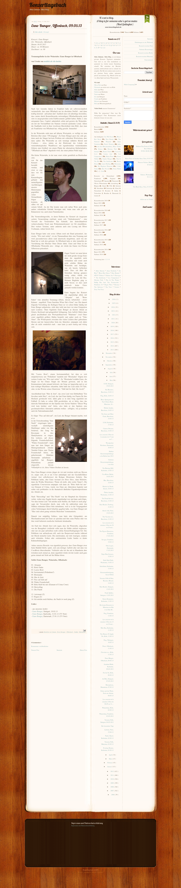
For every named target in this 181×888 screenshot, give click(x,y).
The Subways (98, 287)
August (110, 369)
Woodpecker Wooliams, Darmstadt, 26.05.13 (107, 445)
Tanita (96, 94)
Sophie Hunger (107, 159)
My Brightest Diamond (105, 166)
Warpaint (108, 142)
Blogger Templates (84, 872)
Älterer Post (83, 650)
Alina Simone (100, 271)
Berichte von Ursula (50, 632)
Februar (109, 763)
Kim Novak (105, 169)
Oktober (109, 361)
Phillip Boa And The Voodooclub (106, 282)
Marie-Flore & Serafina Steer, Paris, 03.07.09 (139, 158)
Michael (96, 101)
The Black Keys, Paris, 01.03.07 (143, 187)
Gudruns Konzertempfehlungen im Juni (107, 462)
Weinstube (82, 632)
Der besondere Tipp (107, 726)
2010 (112, 779)
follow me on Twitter (146, 199)
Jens (95, 97)
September (109, 365)
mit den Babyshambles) (104, 146)
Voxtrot (116, 287)
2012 (112, 771)
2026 (114, 299)
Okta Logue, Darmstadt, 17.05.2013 (110, 548)
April (110, 755)
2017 (112, 334)
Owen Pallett (117, 169)
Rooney (116, 285)
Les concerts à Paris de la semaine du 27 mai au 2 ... (107, 437)
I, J (120, 43)
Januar (109, 767)
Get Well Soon (108, 137)
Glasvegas (118, 275)
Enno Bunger (37, 614)
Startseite (59, 650)
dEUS (96, 275)
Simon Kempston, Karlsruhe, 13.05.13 (107, 600)
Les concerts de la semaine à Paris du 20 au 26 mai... (107, 525)
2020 (113, 323)
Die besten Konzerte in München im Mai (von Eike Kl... (107, 607)
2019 (112, 326)
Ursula (96, 99)
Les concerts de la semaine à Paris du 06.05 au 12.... (108, 701)
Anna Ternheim (111, 271)
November (109, 357)
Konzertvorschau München (144, 56)
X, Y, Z (103, 48)
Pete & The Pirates (112, 280)
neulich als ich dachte (52, 61)
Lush (102, 171)
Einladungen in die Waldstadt (144, 42)
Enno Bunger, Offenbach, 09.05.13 (56, 25)
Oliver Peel (97, 85)
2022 (114, 315)
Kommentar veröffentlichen (39, 646)
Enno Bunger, (37, 611)
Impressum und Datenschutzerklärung (83, 826)
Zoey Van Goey (99, 289)
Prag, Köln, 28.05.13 (107, 396)
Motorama (117, 164)
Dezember (109, 353)
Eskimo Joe (109, 275)
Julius (96, 90)
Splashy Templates (97, 872)
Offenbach (70, 632)
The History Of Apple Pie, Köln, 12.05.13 (107, 635)
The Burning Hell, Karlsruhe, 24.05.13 (107, 469)
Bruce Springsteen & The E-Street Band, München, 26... (107, 402)
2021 (113, 319)
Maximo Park (112, 149)
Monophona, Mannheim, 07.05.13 (107, 686)
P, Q (110, 45)
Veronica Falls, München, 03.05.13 (107, 743)
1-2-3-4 (107, 259)
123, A (97, 43)
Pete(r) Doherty (109, 144)
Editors (100, 149)
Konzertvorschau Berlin (145, 53)
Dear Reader (110, 139)
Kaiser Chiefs (107, 151)
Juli (111, 372)
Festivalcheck (149, 60)
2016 (112, 338)
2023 (113, 311)
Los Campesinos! (113, 278)
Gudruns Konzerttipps (146, 49)
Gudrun (96, 92)
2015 (112, 342)
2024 (113, 307)
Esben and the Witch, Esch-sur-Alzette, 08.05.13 (107, 693)
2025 (114, 303)
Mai (111, 380)
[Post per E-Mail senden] (84, 630)
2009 (112, 783)
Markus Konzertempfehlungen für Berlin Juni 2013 (107, 453)
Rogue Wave (108, 285)
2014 (112, 346)
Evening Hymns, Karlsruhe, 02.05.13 (107, 749)
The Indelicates (108, 161)
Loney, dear (108, 154)
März (110, 759)
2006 (113, 795)
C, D (105, 43)
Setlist (76, 632)
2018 (112, 330)
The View (108, 287)
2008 (112, 787)
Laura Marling (106, 164)
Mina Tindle (117, 146)
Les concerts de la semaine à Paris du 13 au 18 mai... (107, 621)
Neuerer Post (35, 650)
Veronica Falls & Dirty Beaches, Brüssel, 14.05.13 (107, 580)
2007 (112, 791)
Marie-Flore (109, 156)
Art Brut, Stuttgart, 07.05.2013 (108, 680)
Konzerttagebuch (47, 4)
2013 (112, 350)
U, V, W (96, 48)
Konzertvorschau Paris (146, 46)
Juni (111, 376)
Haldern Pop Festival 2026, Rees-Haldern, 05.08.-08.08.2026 (144, 148)
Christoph (97, 87)
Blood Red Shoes (104, 273)
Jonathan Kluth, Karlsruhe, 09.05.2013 (109, 666)
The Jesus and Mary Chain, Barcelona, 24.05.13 (107, 416)
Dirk (95, 103)
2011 (112, 775)
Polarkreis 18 (98, 285)
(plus (119, 144)
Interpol (96, 151)
